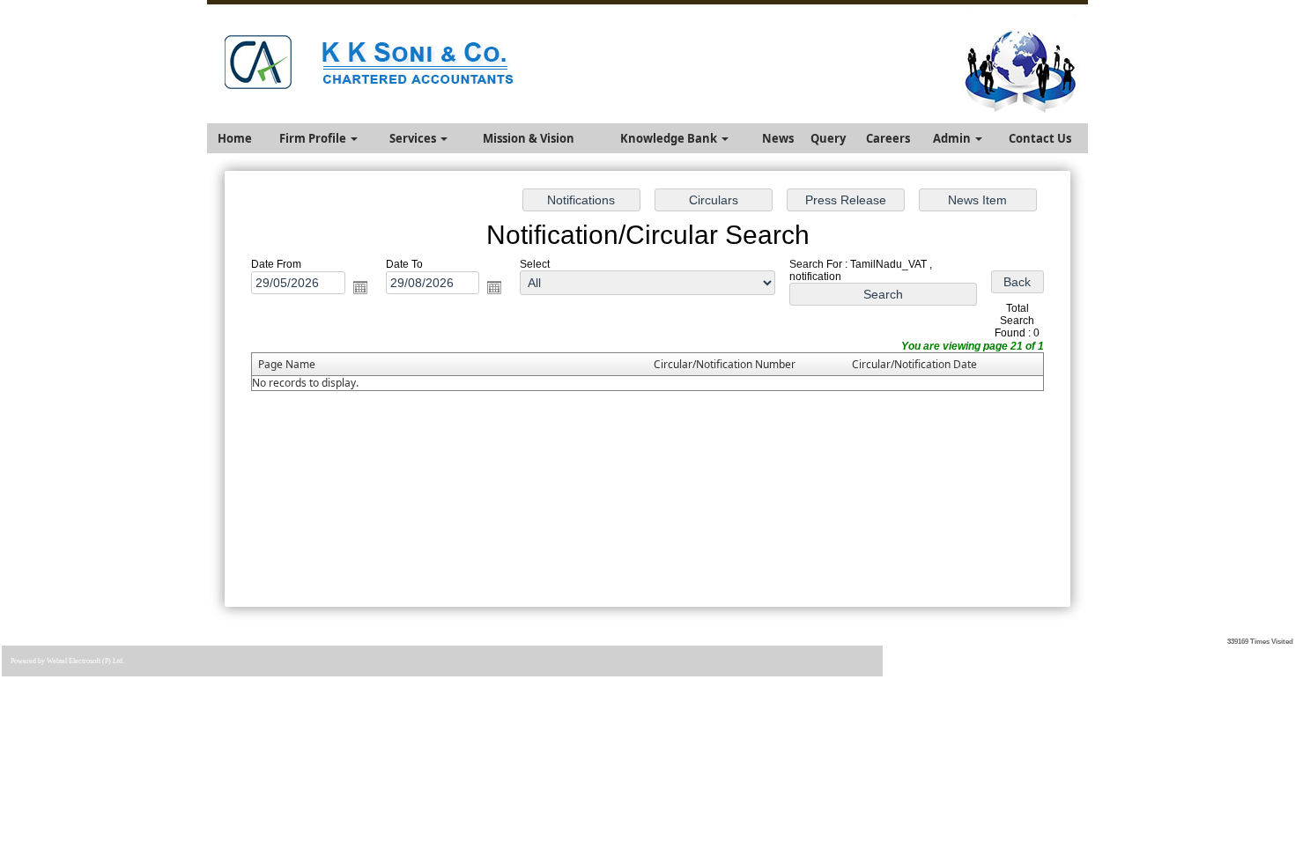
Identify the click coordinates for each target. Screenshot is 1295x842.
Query (828, 138)
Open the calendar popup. (360, 287)
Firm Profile (314, 138)
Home (235, 138)
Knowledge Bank (670, 138)
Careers (888, 138)
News (778, 138)
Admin (953, 138)
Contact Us (1040, 138)
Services (414, 138)
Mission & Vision (528, 138)
